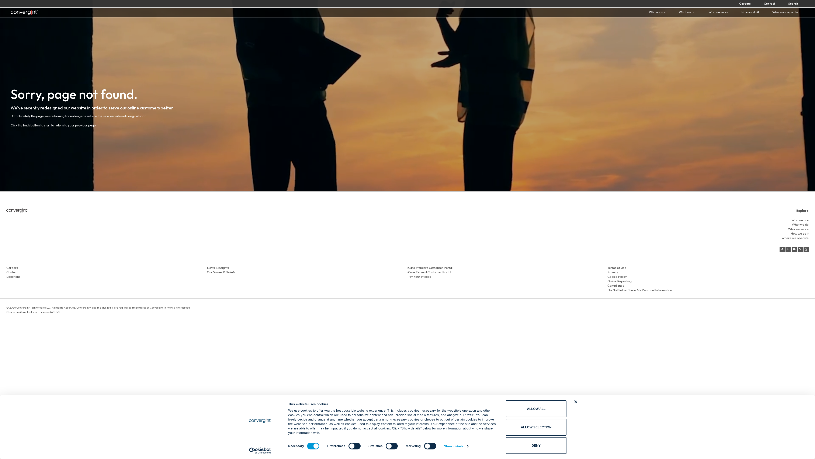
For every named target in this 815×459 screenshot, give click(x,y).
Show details (453, 446)
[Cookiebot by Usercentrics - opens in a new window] (260, 451)
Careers (745, 4)
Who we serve (718, 12)
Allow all (536, 409)
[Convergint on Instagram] (806, 249)
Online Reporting (619, 281)
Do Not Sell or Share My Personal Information (639, 290)
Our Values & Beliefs (221, 272)
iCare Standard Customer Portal (430, 268)
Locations (13, 277)
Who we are (657, 12)
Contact (769, 4)
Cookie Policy (617, 277)
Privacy (612, 272)
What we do (687, 12)
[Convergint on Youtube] (794, 249)
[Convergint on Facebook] (782, 249)
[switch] (354, 446)
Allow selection (536, 427)
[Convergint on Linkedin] (788, 249)
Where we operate (785, 12)
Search (793, 4)
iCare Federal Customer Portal (429, 272)
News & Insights (218, 268)
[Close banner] (575, 401)
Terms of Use (616, 268)
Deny (536, 445)
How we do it (750, 12)
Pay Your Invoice (419, 277)
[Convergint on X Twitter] (800, 249)
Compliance (615, 285)
